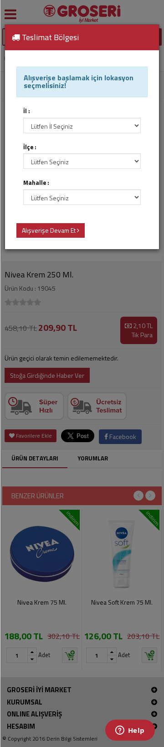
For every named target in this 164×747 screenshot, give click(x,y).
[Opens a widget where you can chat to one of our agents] (130, 731)
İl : (26, 111)
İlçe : (29, 147)
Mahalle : (36, 182)
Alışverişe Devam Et (49, 230)
